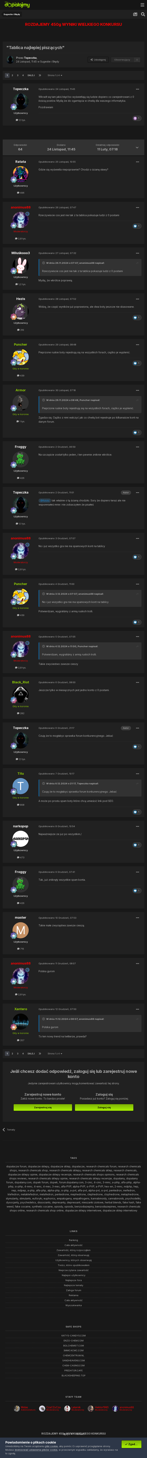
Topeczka (83, 783)
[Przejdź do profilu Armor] (21, 403)
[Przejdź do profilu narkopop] (21, 839)
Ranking (73, 1240)
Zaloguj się (104, 1107)
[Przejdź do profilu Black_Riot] (21, 695)
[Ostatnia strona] (40, 75)
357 (21, 1040)
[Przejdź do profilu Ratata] (21, 174)
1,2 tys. (22, 284)
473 (21, 857)
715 (22, 948)
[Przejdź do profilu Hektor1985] (91, 1409)
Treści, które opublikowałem (73, 1265)
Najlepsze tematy (73, 1285)
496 (21, 192)
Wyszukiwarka (73, 1305)
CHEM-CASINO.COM (73, 1365)
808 (21, 804)
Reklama (73, 1295)
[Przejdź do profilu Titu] (21, 786)
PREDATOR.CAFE (73, 1370)
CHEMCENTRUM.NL (73, 1355)
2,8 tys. (21, 238)
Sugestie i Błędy (49, 61)
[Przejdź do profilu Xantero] (21, 1022)
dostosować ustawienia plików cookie (36, 1449)
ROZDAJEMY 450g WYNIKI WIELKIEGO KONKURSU (73, 24)
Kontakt (80, 1433)
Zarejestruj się (43, 1107)
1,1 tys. (22, 120)
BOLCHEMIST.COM (73, 1345)
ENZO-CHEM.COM (74, 1340)
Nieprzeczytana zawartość (74, 1270)
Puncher (85, 400)
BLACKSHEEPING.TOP (74, 1375)
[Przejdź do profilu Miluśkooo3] (21, 266)
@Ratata (44, 500)
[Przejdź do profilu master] (21, 930)
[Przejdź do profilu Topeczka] (10, 60)
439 (21, 375)
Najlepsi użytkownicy (73, 1275)
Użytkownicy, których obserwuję (73, 1260)
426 (21, 478)
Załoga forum (73, 1290)
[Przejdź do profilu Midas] (17, 1409)
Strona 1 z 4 (54, 75)
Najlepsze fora (73, 1280)
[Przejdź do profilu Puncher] (21, 357)
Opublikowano (57, 89)
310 (22, 329)
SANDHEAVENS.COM (73, 1360)
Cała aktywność (73, 1245)
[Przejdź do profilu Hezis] (21, 311)
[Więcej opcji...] (137, 89)
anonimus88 (86, 262)
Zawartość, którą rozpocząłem (73, 1250)
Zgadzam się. (134, 1444)
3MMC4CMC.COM (73, 1350)
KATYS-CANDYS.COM (73, 1335)
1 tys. (22, 421)
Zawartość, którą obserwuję (73, 1255)
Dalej (31, 75)
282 (21, 713)
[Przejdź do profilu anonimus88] (21, 220)
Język (67, 1433)
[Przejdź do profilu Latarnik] (67, 1409)
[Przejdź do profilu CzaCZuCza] (42, 1409)
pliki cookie (51, 1446)
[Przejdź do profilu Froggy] (21, 459)
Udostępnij (99, 59)
